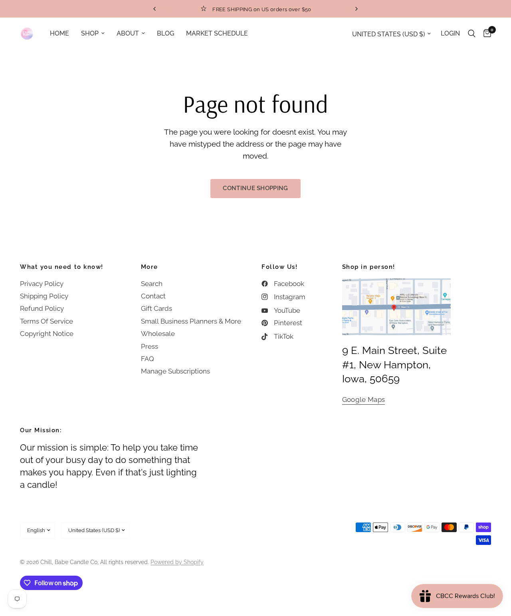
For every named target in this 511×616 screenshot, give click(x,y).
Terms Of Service (46, 321)
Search (151, 284)
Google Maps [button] (363, 399)
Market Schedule (217, 33)
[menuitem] (59, 33)
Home (59, 33)
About (128, 33)
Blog (165, 33)
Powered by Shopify (177, 562)
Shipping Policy (44, 296)
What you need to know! (61, 267)
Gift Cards (156, 308)
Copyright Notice (46, 334)
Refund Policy (42, 308)
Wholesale (158, 334)
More (149, 267)
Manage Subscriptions (175, 371)
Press (149, 346)
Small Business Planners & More (191, 321)
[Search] (471, 34)
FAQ (147, 359)
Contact (153, 296)
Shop (90, 33)
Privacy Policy (41, 284)
